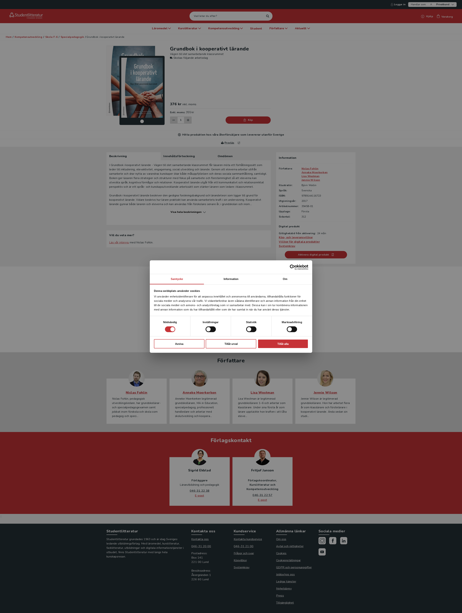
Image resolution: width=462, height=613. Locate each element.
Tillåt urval (231, 343)
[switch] (211, 329)
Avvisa (179, 343)
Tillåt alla (283, 343)
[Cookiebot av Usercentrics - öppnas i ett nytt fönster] (292, 267)
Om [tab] (285, 278)
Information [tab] (231, 278)
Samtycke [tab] (177, 278)
